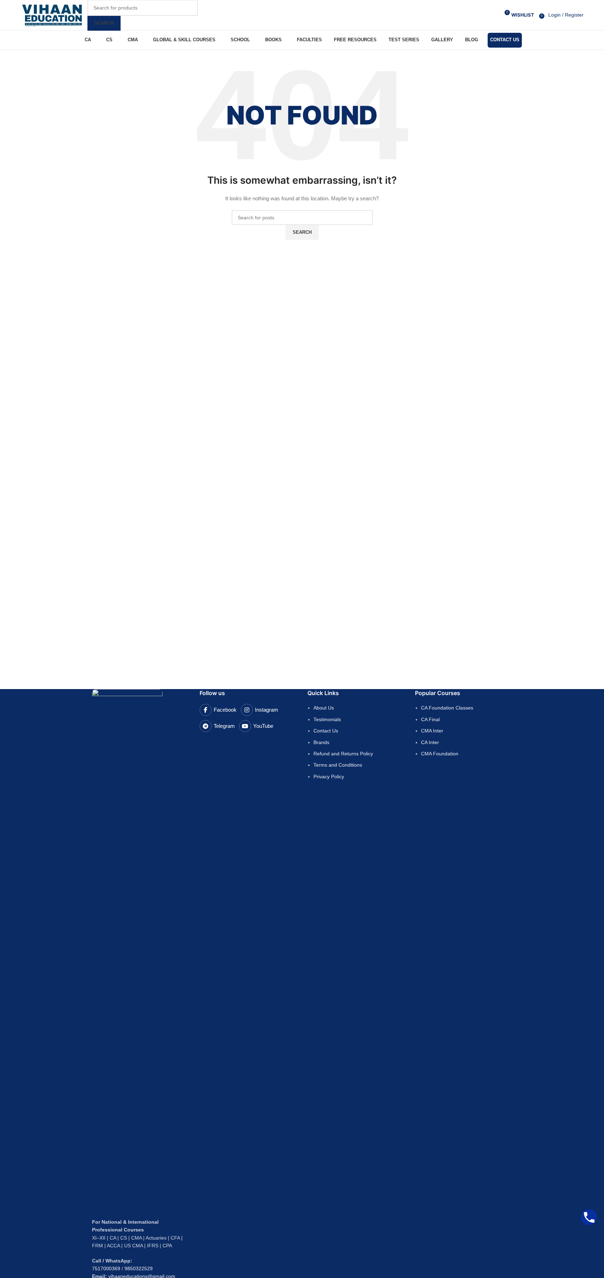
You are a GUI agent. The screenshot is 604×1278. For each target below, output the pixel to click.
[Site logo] (52, 14)
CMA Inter (432, 731)
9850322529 (138, 1268)
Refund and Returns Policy (343, 753)
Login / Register (566, 15)
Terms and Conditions (337, 765)
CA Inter (430, 742)
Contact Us (325, 731)
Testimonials (327, 719)
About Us (323, 708)
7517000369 (106, 1268)
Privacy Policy (328, 776)
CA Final (430, 719)
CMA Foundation (439, 753)
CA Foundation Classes (447, 708)
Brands (321, 742)
